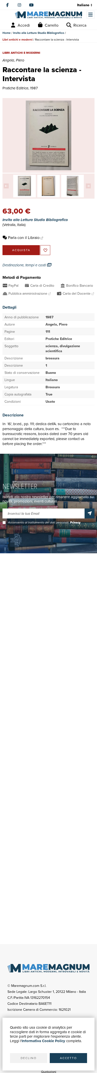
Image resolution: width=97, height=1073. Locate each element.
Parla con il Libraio (24, 237)
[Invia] (90, 513)
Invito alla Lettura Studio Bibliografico (38, 33)
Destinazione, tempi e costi (24, 265)
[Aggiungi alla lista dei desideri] (45, 250)
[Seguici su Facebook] (7, 5)
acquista (21, 250)
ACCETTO (68, 1058)
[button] (7, 185)
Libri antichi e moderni (17, 39)
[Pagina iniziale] (48, 15)
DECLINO (29, 1058)
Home (6, 33)
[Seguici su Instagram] (19, 5)
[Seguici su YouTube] (31, 5)
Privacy (75, 522)
